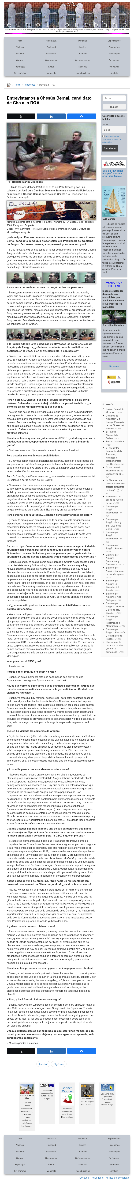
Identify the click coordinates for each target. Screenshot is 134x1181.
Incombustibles (83, 72)
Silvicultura (51, 53)
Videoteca (114, 66)
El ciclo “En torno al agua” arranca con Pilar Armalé (112, 173)
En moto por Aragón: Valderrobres (114, 510)
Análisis (114, 72)
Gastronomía (51, 60)
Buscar (114, 106)
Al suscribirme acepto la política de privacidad (111, 139)
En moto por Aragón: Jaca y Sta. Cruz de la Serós (113, 524)
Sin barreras (20, 72)
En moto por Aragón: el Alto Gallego (113, 597)
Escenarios (114, 47)
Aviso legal (97, 1177)
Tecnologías (114, 53)
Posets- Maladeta (115, 443)
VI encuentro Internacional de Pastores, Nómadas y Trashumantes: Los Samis (115, 456)
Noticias (20, 47)
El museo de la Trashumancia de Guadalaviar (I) (115, 472)
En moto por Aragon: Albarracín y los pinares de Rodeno (115, 634)
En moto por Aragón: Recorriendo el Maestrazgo (115, 620)
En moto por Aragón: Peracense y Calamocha (115, 559)
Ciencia (20, 60)
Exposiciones (114, 40)
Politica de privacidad (117, 1177)
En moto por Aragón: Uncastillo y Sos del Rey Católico (115, 608)
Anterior (43, 1064)
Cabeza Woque (67, 1089)
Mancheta (51, 72)
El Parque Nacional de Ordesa (113, 435)
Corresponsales (82, 60)
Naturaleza (51, 40)
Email (105, 124)
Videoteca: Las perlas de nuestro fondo (114, 500)
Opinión (20, 53)
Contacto (85, 1177)
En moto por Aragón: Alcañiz (114, 548)
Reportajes (20, 66)
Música (82, 47)
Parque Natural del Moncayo (115, 410)
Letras (51, 66)
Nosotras (83, 66)
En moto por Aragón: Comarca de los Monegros (115, 572)
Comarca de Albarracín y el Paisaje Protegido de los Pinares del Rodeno (115, 422)
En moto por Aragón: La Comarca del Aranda (113, 585)
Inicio (20, 40)
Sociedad (51, 47)
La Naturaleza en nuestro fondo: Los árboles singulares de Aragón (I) (115, 487)
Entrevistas (114, 60)
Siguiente (59, 1064)
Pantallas (82, 40)
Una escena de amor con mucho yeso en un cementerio (115, 646)
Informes (83, 53)
